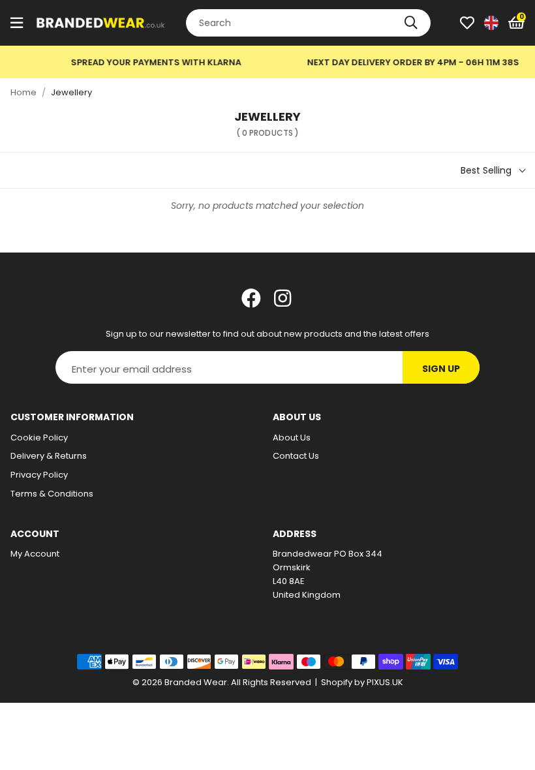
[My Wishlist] (467, 23)
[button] (516, 23)
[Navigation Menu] (16, 23)
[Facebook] (251, 298)
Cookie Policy (39, 437)
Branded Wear (101, 23)
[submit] (411, 23)
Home (23, 92)
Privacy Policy (39, 475)
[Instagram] (284, 298)
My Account (34, 553)
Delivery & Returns (48, 456)
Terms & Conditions (51, 493)
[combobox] (308, 23)
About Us (292, 437)
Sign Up (441, 368)
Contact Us (296, 456)
